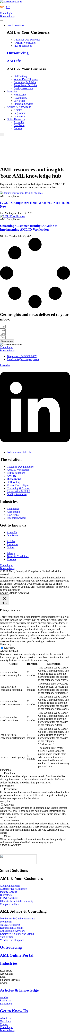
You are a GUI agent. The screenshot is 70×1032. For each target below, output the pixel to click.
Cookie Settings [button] (8, 592)
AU (8, 7)
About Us (19, 122)
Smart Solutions (15, 25)
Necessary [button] (5, 644)
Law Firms (19, 100)
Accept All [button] (23, 592)
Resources (19, 116)
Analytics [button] (5, 801)
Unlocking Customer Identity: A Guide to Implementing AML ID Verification (28, 227)
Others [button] (3, 832)
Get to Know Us (16, 119)
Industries (12, 91)
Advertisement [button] (8, 817)
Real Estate (20, 94)
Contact (18, 128)
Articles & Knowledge (19, 106)
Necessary (9, 647)
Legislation (19, 113)
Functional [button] (5, 769)
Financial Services (23, 103)
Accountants (20, 97)
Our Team (19, 125)
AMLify (14, 61)
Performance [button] (7, 785)
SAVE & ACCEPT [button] (10, 845)
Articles (18, 109)
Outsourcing (18, 53)
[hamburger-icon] (1, 20)
